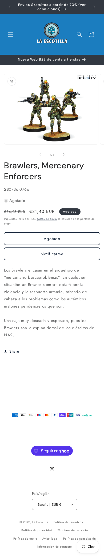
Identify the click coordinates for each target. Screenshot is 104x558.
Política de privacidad (36, 530)
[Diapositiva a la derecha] (64, 154)
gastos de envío (47, 219)
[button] (11, 34)
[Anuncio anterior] (10, 7)
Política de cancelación (79, 538)
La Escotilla (40, 522)
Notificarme (52, 254)
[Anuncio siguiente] (94, 7)
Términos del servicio (73, 530)
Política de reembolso (69, 522)
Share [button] (14, 351)
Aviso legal (50, 538)
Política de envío (25, 538)
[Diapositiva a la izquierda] (40, 154)
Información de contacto (54, 546)
